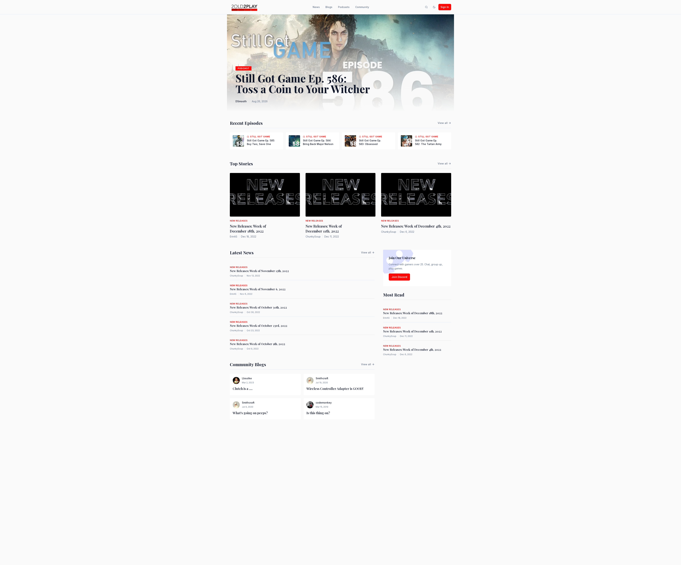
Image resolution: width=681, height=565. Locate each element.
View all (443, 122)
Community (362, 7)
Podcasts (344, 7)
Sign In (445, 7)
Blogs (328, 7)
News (316, 7)
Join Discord (399, 276)
